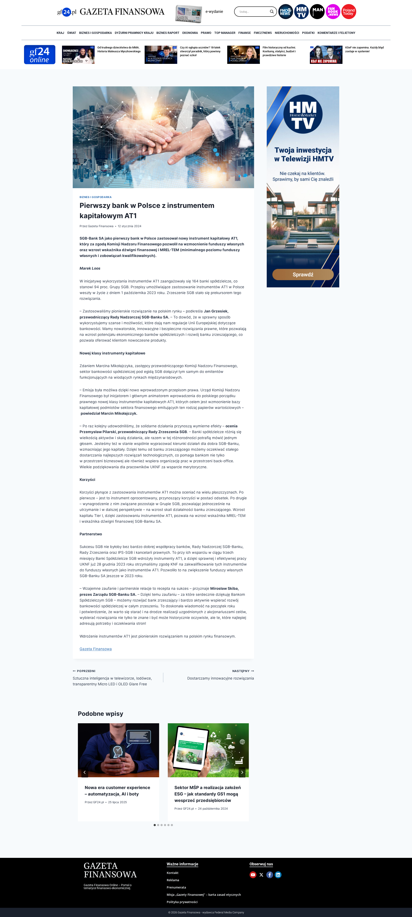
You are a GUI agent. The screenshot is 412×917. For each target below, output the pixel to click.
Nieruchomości (287, 33)
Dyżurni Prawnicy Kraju (134, 33)
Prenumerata (176, 887)
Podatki (308, 33)
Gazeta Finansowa (101, 226)
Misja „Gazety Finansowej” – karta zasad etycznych (204, 895)
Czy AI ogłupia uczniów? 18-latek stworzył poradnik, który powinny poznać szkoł (200, 51)
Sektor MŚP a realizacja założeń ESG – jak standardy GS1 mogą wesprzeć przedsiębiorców (207, 794)
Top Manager (224, 33)
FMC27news (263, 33)
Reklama (173, 880)
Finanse (244, 33)
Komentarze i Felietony (336, 33)
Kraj (60, 33)
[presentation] (118, 750)
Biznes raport (167, 33)
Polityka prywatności (182, 902)
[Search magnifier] (272, 12)
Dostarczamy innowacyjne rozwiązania (220, 675)
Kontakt (173, 873)
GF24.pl (98, 802)
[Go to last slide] (84, 772)
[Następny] (242, 772)
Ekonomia (190, 33)
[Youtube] (253, 874)
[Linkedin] (278, 874)
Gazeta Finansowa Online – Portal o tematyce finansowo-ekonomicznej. (108, 886)
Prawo (206, 33)
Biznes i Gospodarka (95, 33)
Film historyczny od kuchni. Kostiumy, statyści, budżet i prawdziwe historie (279, 51)
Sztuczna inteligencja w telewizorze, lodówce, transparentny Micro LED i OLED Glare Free (112, 677)
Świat (71, 33)
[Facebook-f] (269, 874)
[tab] (155, 825)
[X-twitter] (261, 874)
